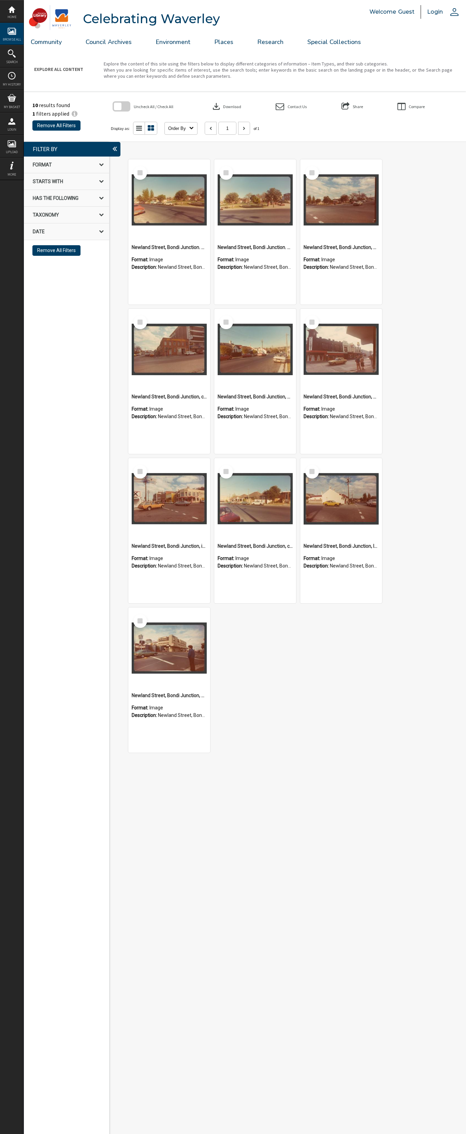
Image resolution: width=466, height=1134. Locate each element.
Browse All (12, 39)
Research (270, 42)
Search (12, 62)
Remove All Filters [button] (56, 125)
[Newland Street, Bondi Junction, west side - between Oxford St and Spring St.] (341, 349)
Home (12, 17)
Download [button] (226, 106)
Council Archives (109, 42)
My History (12, 84)
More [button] (12, 174)
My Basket (12, 107)
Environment (173, 42)
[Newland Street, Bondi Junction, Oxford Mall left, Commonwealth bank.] (169, 648)
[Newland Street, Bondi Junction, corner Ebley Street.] (169, 349)
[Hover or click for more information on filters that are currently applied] (74, 113)
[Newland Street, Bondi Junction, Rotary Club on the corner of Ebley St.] (341, 200)
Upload (12, 152)
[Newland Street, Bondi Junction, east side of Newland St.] (255, 349)
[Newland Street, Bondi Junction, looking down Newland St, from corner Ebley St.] (341, 498)
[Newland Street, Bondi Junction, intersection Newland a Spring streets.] (169, 498)
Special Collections (334, 42)
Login (12, 129)
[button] (291, 106)
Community (46, 42)
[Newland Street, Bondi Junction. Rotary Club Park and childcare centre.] (169, 200)
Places (223, 42)
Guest (406, 12)
